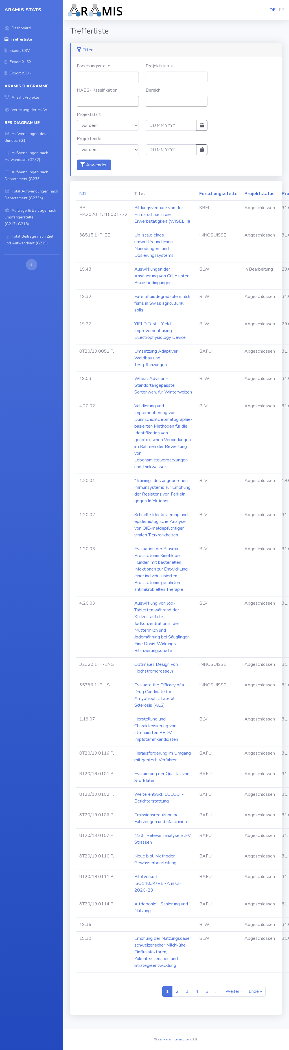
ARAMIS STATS (23, 10)
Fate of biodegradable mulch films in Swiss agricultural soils (162, 303)
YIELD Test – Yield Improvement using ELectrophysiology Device (160, 331)
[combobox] (108, 77)
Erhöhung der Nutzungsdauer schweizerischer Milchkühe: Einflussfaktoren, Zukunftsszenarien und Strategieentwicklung (162, 952)
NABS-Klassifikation (97, 90)
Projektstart (89, 114)
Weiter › (233, 991)
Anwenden (96, 165)
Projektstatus (159, 66)
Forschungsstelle (93, 66)
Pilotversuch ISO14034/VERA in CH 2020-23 (157, 883)
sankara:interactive (173, 1039)
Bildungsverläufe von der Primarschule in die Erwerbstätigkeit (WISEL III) (162, 214)
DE (272, 10)
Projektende (89, 139)
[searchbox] (80, 76)
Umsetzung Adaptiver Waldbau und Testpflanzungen (156, 358)
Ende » (255, 991)
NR (82, 194)
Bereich (153, 90)
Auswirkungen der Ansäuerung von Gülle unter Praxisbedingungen (161, 276)
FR (281, 10)
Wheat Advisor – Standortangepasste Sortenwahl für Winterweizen (163, 385)
